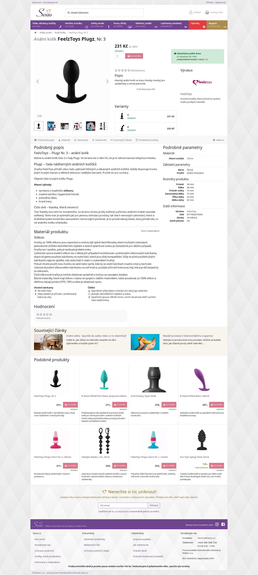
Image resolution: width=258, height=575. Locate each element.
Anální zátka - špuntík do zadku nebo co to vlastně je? (96, 335)
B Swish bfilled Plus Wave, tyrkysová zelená (104, 395)
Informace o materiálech (47, 562)
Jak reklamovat (140, 544)
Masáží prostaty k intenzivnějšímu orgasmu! (188, 335)
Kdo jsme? (36, 2)
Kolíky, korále (97, 25)
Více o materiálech (150, 230)
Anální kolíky (60, 32)
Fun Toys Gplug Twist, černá (194, 456)
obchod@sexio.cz (206, 537)
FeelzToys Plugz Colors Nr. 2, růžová (52, 456)
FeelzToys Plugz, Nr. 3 (78, 32)
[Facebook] (223, 524)
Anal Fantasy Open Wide (143, 395)
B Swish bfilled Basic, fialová (194, 395)
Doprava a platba (142, 539)
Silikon (190, 158)
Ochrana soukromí (44, 550)
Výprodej (195, 23)
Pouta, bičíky (120, 25)
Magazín (215, 25)
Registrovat (220, 2)
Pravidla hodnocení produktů (148, 556)
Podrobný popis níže (146, 89)
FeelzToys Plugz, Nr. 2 (45, 395)
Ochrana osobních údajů (96, 550)
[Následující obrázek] (107, 81)
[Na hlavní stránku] (35, 32)
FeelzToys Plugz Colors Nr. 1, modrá (149, 456)
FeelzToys (186, 94)
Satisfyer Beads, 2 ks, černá (95, 456)
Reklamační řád (92, 544)
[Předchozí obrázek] (37, 81)
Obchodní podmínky (94, 539)
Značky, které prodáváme (48, 556)
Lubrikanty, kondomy (171, 25)
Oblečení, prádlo (144, 25)
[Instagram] (217, 524)
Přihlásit (209, 2)
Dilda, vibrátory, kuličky (44, 25)
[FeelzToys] (202, 83)
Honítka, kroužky (73, 25)
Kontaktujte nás (51, 2)
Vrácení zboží (140, 550)
